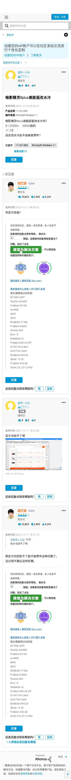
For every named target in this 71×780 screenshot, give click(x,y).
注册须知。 (38, 773)
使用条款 (25, 773)
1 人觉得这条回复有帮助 (21, 742)
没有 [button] (49, 389)
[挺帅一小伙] (10, 75)
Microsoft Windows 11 (44, 145)
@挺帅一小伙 (17, 539)
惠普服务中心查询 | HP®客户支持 (27, 289)
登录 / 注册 (60, 16)
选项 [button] (66, 35)
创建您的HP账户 (14, 55)
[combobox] (35, 25)
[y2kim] (10, 186)
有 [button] (39, 389)
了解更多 (36, 55)
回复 (14, 159)
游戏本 (10, 34)
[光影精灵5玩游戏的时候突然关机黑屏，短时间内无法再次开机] (25, 62)
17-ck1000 (22, 145)
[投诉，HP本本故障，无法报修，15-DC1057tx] (22, 62)
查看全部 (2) (20, 151)
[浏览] (5, 17)
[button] (64, 72)
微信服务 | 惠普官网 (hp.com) (26, 280)
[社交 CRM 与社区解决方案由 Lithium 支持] (43, 758)
